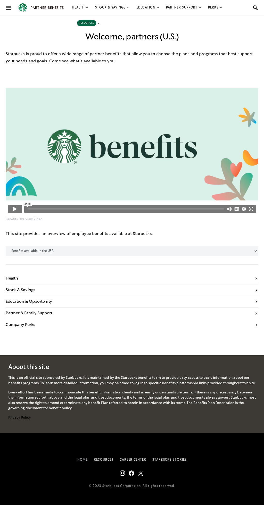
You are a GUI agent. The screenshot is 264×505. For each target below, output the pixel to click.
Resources (103, 459)
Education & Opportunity (29, 302)
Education (145, 7)
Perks (213, 7)
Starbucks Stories (169, 459)
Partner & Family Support (29, 313)
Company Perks (20, 325)
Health (78, 7)
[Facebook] (131, 473)
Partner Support (182, 7)
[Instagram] (122, 473)
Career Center (133, 459)
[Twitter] (140, 473)
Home (82, 459)
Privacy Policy (19, 417)
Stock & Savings (110, 7)
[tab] (132, 278)
